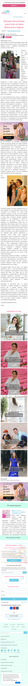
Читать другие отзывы (13, 537)
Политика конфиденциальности (14, 619)
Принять (18, 682)
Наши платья (5, 626)
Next (27, 513)
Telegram (5, 652)
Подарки (23, 626)
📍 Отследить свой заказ (18, 16)
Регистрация (14, 616)
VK (8, 652)
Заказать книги (20, 624)
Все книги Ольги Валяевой (14, 35)
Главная (6, 624)
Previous (1, 513)
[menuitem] (14, 636)
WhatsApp (18, 652)
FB (11, 652)
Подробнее (13, 560)
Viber (15, 652)
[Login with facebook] (11, 608)
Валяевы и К (5, 13)
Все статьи (12, 624)
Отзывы (12, 626)
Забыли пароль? (24, 602)
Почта (2, 652)
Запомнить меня (5, 602)
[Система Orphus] (16, 480)
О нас (18, 626)
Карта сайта (14, 629)
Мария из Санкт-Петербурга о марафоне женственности (18, 511)
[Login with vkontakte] (17, 608)
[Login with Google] (14, 608)
